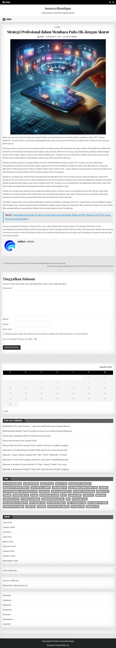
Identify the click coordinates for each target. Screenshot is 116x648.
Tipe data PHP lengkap (58, 506)
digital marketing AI (61, 491)
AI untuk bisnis (31, 484)
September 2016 (10, 561)
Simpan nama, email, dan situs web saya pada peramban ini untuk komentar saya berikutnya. (46, 334)
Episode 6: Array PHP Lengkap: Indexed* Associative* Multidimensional (35, 460)
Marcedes (100, 495)
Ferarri (7, 495)
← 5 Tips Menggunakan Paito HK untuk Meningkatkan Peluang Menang (33, 263)
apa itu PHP (61, 484)
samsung (30, 506)
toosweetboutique (58, 8)
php (68, 499)
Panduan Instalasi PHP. (53, 499)
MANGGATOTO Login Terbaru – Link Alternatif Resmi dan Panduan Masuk (36, 426)
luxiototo (88, 495)
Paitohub (7, 595)
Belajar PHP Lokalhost (80, 484)
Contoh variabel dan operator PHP (20, 491)
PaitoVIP (7, 624)
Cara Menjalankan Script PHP (83, 487)
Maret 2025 (8, 542)
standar (41, 506)
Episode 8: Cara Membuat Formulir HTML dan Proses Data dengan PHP (35, 450)
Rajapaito (7, 605)
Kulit (63, 495)
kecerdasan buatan (49, 495)
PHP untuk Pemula (56, 503)
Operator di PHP (11, 499)
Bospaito (7, 614)
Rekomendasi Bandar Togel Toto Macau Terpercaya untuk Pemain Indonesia (37, 431)
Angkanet (7, 600)
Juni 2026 (7, 522)
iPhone (34, 495)
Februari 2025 (9, 546)
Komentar (8, 288)
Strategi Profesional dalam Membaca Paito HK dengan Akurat (58, 31)
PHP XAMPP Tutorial (97, 503)
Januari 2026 (9, 527)
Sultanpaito (8, 619)
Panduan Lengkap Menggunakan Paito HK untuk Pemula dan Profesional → (81, 266)
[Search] (113, 2)
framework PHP (20, 495)
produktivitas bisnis (13, 506)
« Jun (5, 411)
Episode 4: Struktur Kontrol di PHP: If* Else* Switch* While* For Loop (34, 464)
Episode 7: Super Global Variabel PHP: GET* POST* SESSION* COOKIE (35, 455)
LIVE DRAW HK (10, 571)
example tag (103, 491)
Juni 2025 (7, 537)
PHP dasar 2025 (79, 499)
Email (6, 324)
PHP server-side (37, 503)
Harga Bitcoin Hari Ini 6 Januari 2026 (20, 441)
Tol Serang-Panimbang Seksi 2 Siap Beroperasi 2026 (27, 436)
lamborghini (75, 495)
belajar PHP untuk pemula (16, 487)
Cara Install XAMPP (40, 487)
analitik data (47, 484)
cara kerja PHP (59, 487)
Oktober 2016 (9, 556)
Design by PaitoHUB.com (58, 645)
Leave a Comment (71, 36)
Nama (6, 319)
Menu (8, 2)
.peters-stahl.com (11, 581)
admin (42, 36)
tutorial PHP (77, 506)
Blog (58, 27)
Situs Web (7, 329)
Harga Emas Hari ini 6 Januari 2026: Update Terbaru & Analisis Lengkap (35, 445)
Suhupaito (7, 610)
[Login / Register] (110, 2)
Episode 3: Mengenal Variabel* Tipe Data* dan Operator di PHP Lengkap (36, 469)
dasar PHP (44, 491)
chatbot (104, 487)
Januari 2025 (9, 551)
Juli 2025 (7, 532)
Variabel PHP (92, 506)
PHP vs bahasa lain (77, 503)
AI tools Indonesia (12, 484)
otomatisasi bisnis (30, 499)
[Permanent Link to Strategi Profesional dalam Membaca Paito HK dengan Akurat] (58, 86)
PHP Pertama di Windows (15, 503)
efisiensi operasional (84, 491)
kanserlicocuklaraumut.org (15, 585)
